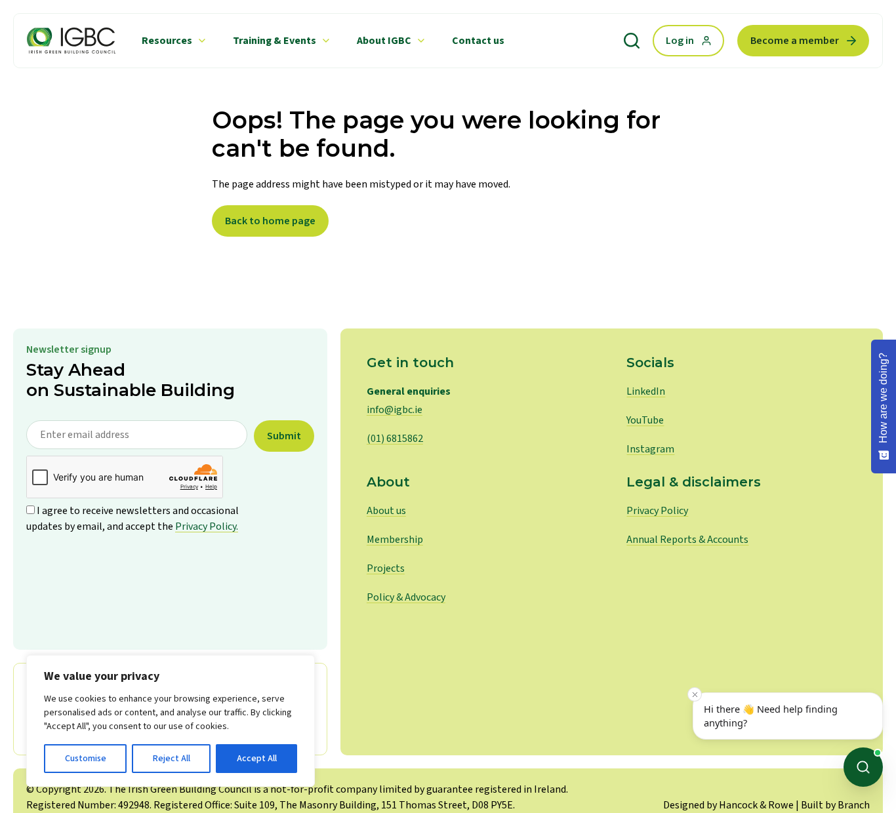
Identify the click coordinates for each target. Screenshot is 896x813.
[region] (170, 721)
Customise (85, 758)
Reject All (171, 758)
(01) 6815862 (395, 438)
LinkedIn (645, 391)
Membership (395, 539)
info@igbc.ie (394, 410)
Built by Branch (835, 805)
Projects (386, 568)
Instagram (650, 449)
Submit (284, 436)
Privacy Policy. (206, 526)
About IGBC (384, 40)
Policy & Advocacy (406, 597)
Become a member (794, 40)
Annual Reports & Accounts (687, 539)
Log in (680, 40)
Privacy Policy (657, 511)
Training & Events (274, 40)
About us (386, 511)
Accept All (257, 758)
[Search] (632, 41)
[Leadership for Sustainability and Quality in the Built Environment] (71, 41)
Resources (167, 40)
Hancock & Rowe (756, 805)
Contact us (478, 40)
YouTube (645, 420)
